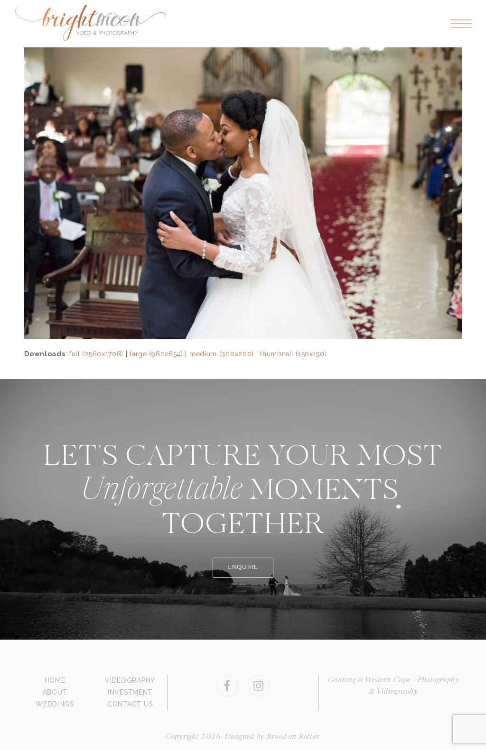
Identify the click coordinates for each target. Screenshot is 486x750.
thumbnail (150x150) (293, 354)
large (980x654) (156, 354)
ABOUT (55, 692)
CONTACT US (130, 704)
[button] (461, 24)
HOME (55, 680)
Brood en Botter (293, 737)
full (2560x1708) (96, 354)
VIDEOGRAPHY (130, 680)
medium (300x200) (221, 354)
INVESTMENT (130, 692)
